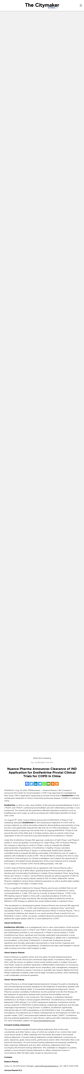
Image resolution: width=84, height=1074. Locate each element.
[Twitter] (31, 784)
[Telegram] (40, 784)
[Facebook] (27, 784)
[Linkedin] (36, 784)
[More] (57, 784)
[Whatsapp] (44, 784)
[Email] (48, 784)
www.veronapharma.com (44, 1021)
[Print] (53, 784)
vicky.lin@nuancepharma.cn (47, 1066)
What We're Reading (42, 758)
